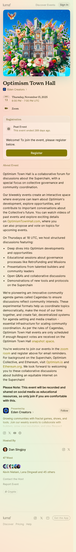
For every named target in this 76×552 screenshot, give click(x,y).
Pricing (20, 524)
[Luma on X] (41, 518)
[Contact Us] (48, 518)
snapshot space (43, 341)
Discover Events (45, 4)
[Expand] (36, 426)
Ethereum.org (12, 366)
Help (29, 524)
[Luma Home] (7, 4)
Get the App (61, 517)
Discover (8, 524)
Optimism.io (54, 362)
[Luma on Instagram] (35, 518)
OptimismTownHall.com (23, 221)
